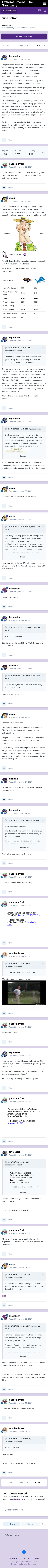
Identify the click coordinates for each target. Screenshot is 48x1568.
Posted (20, 59)
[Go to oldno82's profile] (4, 667)
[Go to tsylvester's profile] (4, 57)
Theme (12, 1558)
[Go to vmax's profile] (4, 199)
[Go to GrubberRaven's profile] (4, 955)
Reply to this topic (24, 36)
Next (39, 46)
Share (12, 1524)
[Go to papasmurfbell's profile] (4, 165)
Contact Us (24, 1558)
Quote (10, 140)
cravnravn (14, 588)
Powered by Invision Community (24, 1564)
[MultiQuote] (4, 140)
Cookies (35, 1558)
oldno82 (13, 665)
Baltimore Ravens (28, 28)
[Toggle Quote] (6, 348)
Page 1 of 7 (24, 46)
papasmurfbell (16, 163)
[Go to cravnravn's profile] (4, 590)
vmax (12, 198)
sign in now (18, 1499)
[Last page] (44, 46)
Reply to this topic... (15, 1510)
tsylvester (8, 25)
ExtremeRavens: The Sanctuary (17, 3)
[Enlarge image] (25, 234)
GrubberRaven (17, 953)
